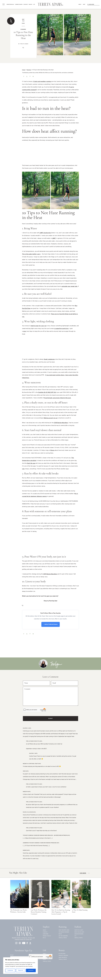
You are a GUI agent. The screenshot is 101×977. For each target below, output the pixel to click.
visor (24, 331)
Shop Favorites (63, 957)
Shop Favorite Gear (64, 930)
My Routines (62, 953)
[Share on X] (26, 76)
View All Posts (78, 937)
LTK (75, 936)
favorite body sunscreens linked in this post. (57, 398)
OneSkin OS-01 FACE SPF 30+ (47, 392)
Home (23, 70)
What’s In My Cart (79, 932)
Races (60, 934)
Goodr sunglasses (49, 359)
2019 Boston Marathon (50, 574)
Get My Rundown (63, 936)
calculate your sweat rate (69, 286)
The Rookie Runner (64, 932)
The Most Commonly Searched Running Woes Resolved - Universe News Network (45, 835)
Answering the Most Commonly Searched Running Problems (39, 843)
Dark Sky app (31, 463)
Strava (52, 450)
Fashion (77, 927)
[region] (20, 965)
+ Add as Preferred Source (51, 624)
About (44, 930)
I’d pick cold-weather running (42, 81)
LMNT (54, 238)
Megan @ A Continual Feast (30, 763)
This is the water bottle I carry (31, 254)
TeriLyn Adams (24, 44)
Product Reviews (63, 955)
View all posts (63, 937)
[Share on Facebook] (23, 76)
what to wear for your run (38, 326)
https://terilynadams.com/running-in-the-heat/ (37, 838)
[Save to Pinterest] (30, 76)
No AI (44, 937)
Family (44, 953)
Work (44, 959)
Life (44, 950)
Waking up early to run (50, 418)
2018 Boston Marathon (61, 423)
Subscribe (45, 934)
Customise (10, 970)
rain (23, 469)
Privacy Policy (47, 936)
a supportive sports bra (61, 328)
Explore (46, 927)
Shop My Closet (78, 930)
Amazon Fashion (78, 934)
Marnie (25, 850)
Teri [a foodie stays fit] (32, 741)
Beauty (62, 950)
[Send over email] (33, 76)
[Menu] (3, 4)
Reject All (20, 970)
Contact (45, 932)
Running (23, 29)
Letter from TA (47, 955)
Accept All (30, 970)
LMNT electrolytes (45, 233)
